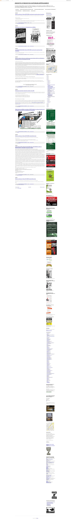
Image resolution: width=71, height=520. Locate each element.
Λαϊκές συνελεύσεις (18, 23)
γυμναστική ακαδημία (49, 343)
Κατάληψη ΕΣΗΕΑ (48, 482)
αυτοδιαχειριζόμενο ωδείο (49, 341)
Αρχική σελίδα (17, 9)
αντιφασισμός (48, 337)
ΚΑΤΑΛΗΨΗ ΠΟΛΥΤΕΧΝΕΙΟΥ (50, 502)
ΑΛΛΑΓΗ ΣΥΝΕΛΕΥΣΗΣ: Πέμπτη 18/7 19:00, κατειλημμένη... (51, 87)
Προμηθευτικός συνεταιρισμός (26, 10)
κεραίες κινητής (48, 356)
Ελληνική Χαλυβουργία (49, 349)
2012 (47, 103)
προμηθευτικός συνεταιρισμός (49, 367)
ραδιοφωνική (47, 466)
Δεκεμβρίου (48, 80)
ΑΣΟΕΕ (47, 481)
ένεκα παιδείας (48, 350)
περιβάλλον (48, 365)
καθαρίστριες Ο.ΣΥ (48, 353)
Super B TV (47, 470)
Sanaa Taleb (48, 382)
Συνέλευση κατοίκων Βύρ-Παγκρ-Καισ (50, 373)
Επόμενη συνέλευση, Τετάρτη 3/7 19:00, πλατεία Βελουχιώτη (25, 178)
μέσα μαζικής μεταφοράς (49, 359)
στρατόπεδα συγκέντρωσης (49, 370)
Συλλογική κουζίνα (33, 10)
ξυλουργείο (48, 362)
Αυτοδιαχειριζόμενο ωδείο (18, 10)
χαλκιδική (48, 379)
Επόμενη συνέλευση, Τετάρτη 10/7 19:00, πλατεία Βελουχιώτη (25, 135)
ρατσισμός (48, 368)
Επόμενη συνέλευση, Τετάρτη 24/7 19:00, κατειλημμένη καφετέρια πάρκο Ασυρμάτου (29, 14)
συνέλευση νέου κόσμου (49, 374)
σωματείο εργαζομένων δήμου (49, 377)
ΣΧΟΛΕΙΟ (48, 376)
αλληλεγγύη (48, 333)
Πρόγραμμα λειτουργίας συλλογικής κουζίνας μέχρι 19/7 (24, 90)
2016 (47, 77)
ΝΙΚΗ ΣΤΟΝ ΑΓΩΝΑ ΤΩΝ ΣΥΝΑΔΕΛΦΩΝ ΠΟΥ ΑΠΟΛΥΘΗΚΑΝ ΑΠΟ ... (50, 95)
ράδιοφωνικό (47, 468)
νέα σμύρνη (48, 361)
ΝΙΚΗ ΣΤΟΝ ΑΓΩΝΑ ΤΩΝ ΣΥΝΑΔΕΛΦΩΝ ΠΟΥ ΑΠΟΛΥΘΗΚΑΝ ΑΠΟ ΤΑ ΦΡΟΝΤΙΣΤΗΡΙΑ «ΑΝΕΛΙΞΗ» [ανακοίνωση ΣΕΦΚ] (28, 147)
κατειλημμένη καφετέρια (49, 355)
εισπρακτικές (48, 347)
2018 (47, 75)
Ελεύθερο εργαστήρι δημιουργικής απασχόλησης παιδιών (26, 9)
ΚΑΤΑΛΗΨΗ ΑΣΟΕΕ (49, 505)
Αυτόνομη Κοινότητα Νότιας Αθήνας (50, 342)
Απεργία (47, 338)
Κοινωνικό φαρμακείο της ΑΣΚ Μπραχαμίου (50, 9)
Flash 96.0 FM (47, 471)
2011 (47, 104)
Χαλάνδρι (47, 473)
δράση (47, 346)
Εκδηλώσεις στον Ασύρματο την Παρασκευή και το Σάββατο (25, 27)
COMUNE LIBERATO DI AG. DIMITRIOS (50, 445)
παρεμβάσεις (48, 364)
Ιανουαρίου (48, 102)
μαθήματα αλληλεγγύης (49, 358)
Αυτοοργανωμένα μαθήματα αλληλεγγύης (39, 9)
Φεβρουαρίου (48, 101)
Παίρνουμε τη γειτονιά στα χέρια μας (50, 503)
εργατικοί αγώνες (48, 352)
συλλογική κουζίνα (22, 23)
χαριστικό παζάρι (48, 380)
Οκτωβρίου (48, 82)
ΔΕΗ (47, 344)
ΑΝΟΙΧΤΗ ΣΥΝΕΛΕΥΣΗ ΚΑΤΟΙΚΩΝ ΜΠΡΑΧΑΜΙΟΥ (32, 3)
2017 (47, 76)
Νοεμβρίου (48, 81)
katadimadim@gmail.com (49, 330)
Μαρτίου (48, 100)
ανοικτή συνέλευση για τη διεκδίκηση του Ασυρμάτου (37, 102)
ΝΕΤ (46, 458)
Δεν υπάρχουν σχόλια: (31, 54)
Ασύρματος (48, 340)
